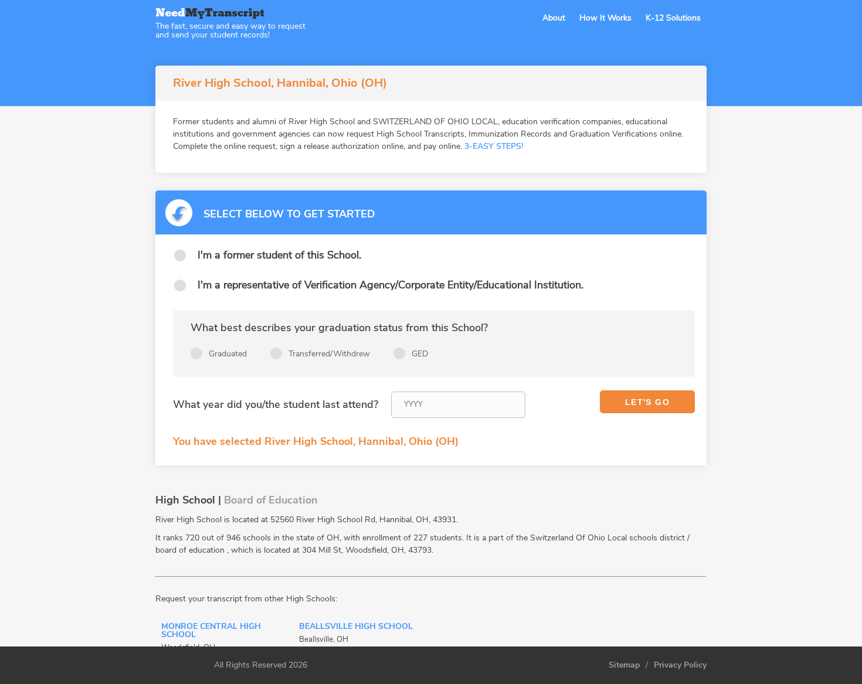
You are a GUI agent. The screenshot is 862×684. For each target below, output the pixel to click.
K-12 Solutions (673, 17)
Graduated (228, 353)
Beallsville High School (356, 627)
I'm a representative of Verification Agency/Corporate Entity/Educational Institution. (390, 285)
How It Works (605, 17)
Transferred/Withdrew (329, 353)
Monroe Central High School (211, 631)
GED (420, 353)
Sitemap (624, 665)
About (553, 17)
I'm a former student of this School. (279, 255)
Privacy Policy (680, 665)
